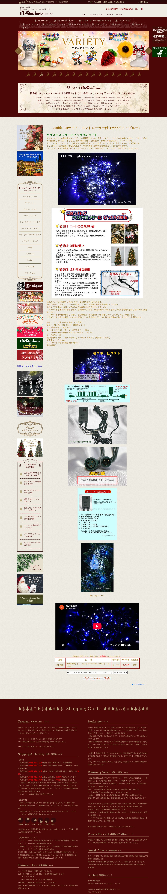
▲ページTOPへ (138, 684)
